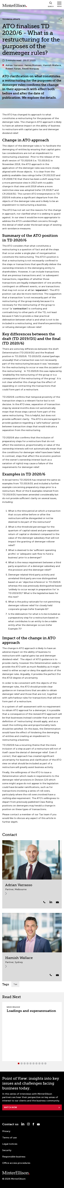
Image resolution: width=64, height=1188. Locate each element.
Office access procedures (16, 1163)
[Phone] (44, 902)
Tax (15, 984)
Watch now (10, 1107)
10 (45, 1063)
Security (6, 1150)
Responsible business (13, 1156)
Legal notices (9, 1143)
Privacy (6, 1131)
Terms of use (9, 1137)
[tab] (18, 1063)
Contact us (10, 1124)
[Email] (57, 902)
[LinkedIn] (52, 902)
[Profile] (32, 860)
